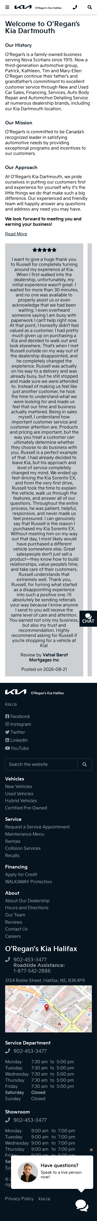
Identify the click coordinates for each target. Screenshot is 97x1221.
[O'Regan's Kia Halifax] (40, 7)
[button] (7, 7)
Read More (16, 234)
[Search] (84, 764)
